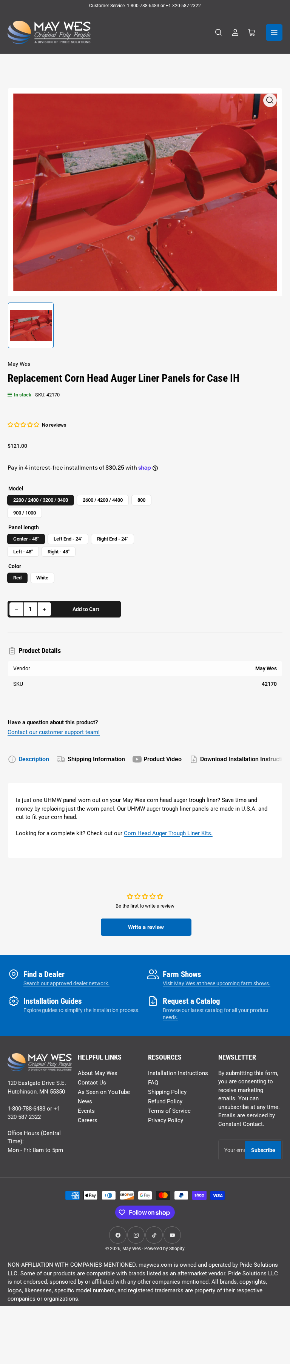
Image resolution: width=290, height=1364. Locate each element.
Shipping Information (96, 759)
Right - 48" (58, 552)
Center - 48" (26, 539)
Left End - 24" (68, 539)
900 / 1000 (24, 513)
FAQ (153, 1082)
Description (34, 759)
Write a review (146, 927)
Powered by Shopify (164, 1248)
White (42, 578)
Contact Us (92, 1082)
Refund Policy (165, 1101)
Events (86, 1110)
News (85, 1101)
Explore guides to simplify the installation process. (81, 1010)
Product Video (162, 759)
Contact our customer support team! (54, 732)
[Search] (218, 32)
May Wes (19, 364)
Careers (87, 1120)
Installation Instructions (178, 1073)
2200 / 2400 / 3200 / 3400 (40, 500)
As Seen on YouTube (104, 1092)
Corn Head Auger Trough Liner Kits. (168, 833)
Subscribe (263, 1150)
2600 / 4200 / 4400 (103, 500)
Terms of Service (169, 1110)
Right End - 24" (112, 539)
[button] (24, 425)
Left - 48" (23, 552)
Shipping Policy (167, 1092)
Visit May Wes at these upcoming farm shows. (216, 983)
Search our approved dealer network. (66, 983)
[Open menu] (274, 32)
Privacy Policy (165, 1120)
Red (17, 578)
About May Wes (97, 1073)
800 (141, 500)
